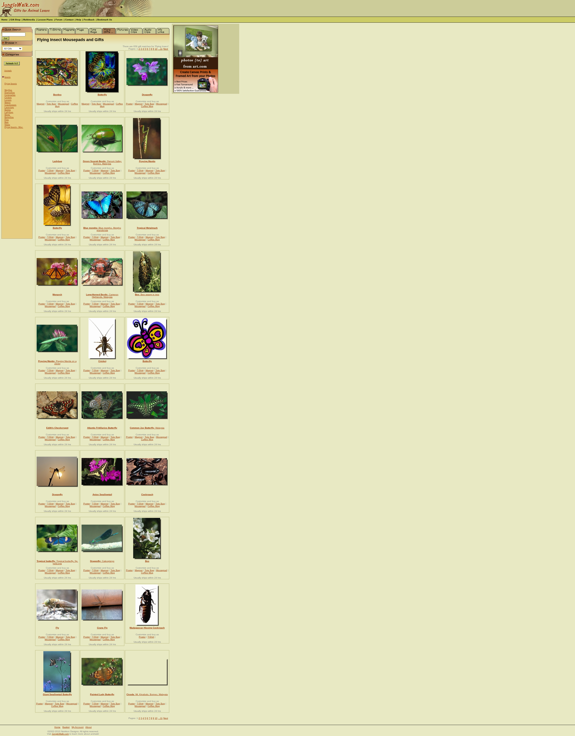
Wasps (7, 125)
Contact (69, 19)
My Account (78, 727)
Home (4, 19)
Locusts (7, 100)
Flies (6, 120)
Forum (58, 19)
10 (156, 49)
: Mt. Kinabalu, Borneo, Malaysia (147, 694)
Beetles (7, 110)
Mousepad (63, 104)
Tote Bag (51, 104)
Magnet (40, 104)
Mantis (7, 102)
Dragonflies (9, 93)
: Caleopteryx (102, 561)
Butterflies (9, 117)
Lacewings (9, 107)
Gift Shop (15, 19)
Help (78, 19)
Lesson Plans (45, 19)
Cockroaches (9, 95)
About (88, 727)
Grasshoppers (10, 105)
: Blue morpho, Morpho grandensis (102, 229)
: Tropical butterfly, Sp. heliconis (57, 562)
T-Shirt (50, 170)
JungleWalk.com (60, 734)
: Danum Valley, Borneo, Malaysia (102, 162)
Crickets (8, 97)
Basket (66, 727)
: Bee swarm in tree (147, 294)
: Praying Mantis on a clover (57, 362)
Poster (129, 104)
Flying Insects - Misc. (13, 127)
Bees (6, 122)
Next (165, 49)
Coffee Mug (147, 106)
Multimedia (29, 19)
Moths (7, 115)
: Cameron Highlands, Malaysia (102, 295)
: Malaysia (147, 428)
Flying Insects (10, 84)
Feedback (89, 19)
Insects (7, 77)
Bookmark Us (104, 19)
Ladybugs (8, 112)
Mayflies (8, 90)
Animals (8, 71)
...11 (160, 49)
